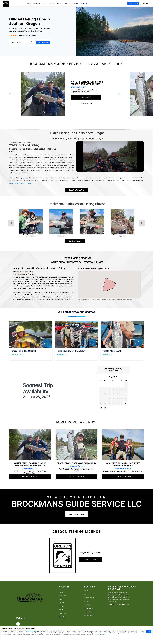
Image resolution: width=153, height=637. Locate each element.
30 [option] (101, 407)
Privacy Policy (101, 634)
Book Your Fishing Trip (76, 190)
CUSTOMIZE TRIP (86, 103)
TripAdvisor (12, 183)
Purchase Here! (90, 559)
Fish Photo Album (75, 241)
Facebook (29, 183)
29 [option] (125, 403)
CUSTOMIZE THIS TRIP (30, 477)
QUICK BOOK (86, 97)
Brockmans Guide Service (32, 631)
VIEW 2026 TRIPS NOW (76, 514)
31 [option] (105, 407)
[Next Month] (127, 376)
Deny (142, 631)
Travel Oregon (20, 183)
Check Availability (42, 42)
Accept (148, 631)
